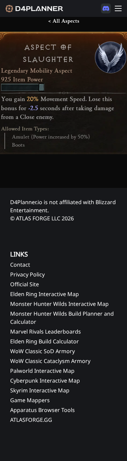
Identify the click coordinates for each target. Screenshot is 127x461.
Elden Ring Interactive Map (44, 294)
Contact (20, 264)
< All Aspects (63, 21)
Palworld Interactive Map (42, 370)
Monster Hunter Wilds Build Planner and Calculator (62, 317)
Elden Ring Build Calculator (44, 341)
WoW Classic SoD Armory (42, 351)
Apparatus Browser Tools (42, 410)
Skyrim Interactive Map (39, 390)
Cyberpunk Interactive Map (45, 380)
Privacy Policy (27, 274)
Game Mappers (30, 400)
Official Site (24, 284)
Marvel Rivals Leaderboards (45, 331)
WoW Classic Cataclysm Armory (50, 361)
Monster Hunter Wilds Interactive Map (59, 304)
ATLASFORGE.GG (31, 419)
